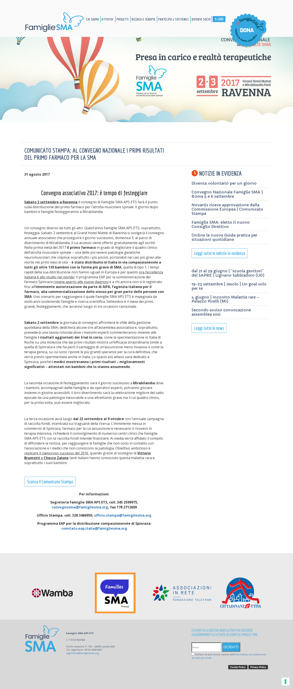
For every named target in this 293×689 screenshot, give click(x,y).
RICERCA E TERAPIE (143, 19)
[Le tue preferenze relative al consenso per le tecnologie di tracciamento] (285, 681)
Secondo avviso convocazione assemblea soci (221, 312)
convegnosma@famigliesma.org (80, 507)
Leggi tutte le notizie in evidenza (219, 253)
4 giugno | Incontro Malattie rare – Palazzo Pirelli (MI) (226, 299)
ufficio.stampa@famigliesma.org (122, 515)
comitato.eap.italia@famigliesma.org (94, 528)
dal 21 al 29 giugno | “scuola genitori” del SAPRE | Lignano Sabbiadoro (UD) (228, 273)
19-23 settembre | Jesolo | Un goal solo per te (229, 286)
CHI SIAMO (93, 19)
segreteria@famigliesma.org (82, 653)
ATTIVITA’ (108, 19)
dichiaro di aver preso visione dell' (229, 656)
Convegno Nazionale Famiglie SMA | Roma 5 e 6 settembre (227, 194)
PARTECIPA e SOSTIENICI (173, 19)
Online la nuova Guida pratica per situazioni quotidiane (224, 237)
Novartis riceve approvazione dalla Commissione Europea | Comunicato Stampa (227, 209)
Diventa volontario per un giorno (224, 183)
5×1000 (219, 19)
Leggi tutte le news (209, 328)
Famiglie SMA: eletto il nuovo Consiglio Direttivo (221, 224)
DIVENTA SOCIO (201, 19)
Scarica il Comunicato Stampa (50, 481)
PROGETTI (122, 19)
